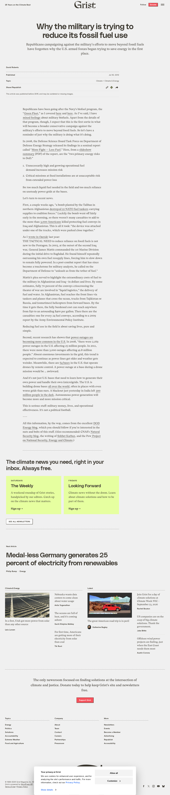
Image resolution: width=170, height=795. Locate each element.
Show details (47, 790)
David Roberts (12, 67)
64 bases (65, 362)
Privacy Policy (22, 787)
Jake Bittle (141, 630)
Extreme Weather (12, 739)
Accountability (11, 736)
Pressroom (59, 743)
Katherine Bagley (100, 627)
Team (57, 728)
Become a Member (112, 732)
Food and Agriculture (14, 743)
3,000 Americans (50, 221)
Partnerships (60, 739)
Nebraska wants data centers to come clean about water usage (66, 597)
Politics (8, 728)
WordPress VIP (27, 784)
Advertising (109, 736)
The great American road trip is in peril (108, 621)
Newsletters (109, 725)
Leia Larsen (10, 630)
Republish (108, 739)
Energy (23, 571)
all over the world (58, 386)
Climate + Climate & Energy (107, 81)
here (58, 113)
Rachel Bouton (143, 608)
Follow (143, 4)
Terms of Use (10, 787)
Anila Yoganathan (62, 605)
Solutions (9, 732)
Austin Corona (143, 653)
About (57, 725)
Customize (112, 781)
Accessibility (109, 743)
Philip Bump (11, 571)
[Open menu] (162, 4)
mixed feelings (31, 117)
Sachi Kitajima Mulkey (64, 624)
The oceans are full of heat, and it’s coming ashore (66, 616)
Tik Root (58, 646)
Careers (58, 736)
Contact (58, 732)
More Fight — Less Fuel (46, 149)
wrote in (38, 236)
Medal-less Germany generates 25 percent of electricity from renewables (62, 559)
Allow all (114, 773)
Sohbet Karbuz (66, 436)
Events (107, 728)
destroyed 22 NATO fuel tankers (69, 209)
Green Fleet (31, 113)
